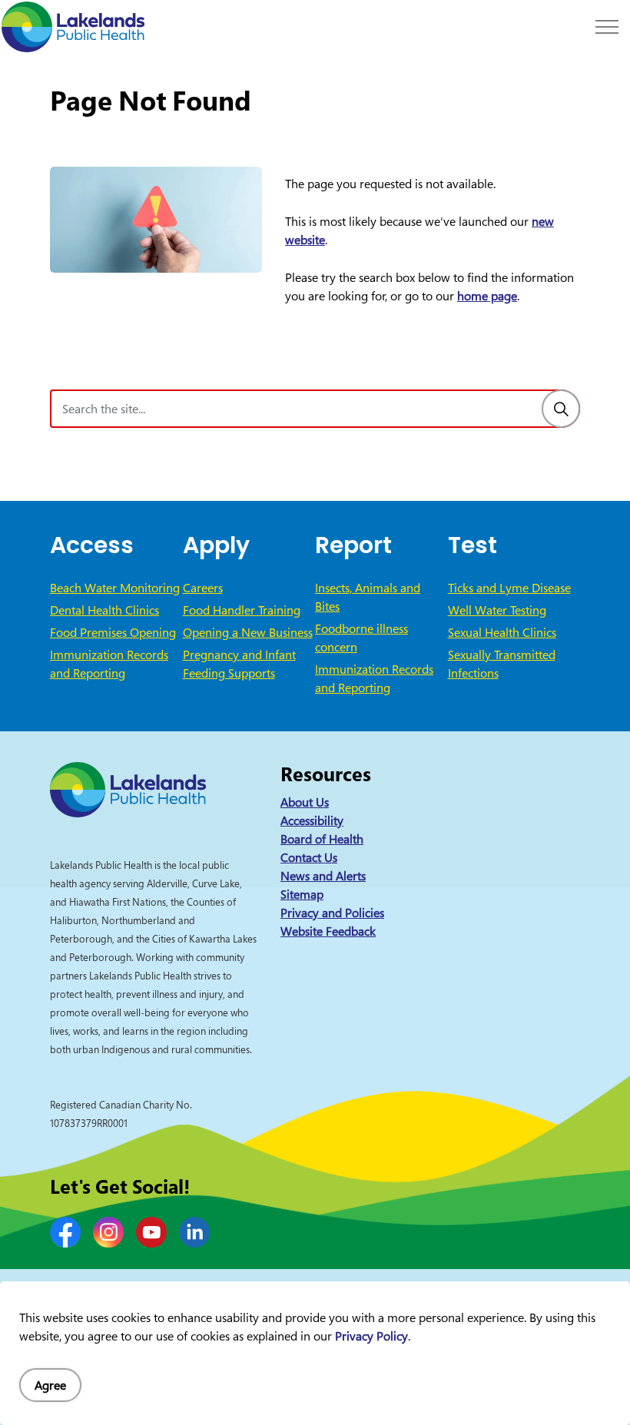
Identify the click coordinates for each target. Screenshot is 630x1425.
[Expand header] (607, 27)
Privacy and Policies (332, 912)
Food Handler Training (241, 609)
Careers (203, 587)
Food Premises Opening (113, 632)
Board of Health (321, 838)
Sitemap (301, 894)
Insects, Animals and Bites (367, 597)
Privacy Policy (371, 1335)
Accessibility (311, 820)
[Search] (561, 408)
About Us (304, 802)
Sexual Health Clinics (502, 632)
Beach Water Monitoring (115, 587)
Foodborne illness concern (361, 637)
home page (487, 295)
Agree (50, 1385)
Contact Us (308, 857)
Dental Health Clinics (104, 609)
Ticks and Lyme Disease (509, 587)
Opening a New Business (248, 632)
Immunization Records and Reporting (109, 663)
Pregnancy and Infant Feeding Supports (239, 663)
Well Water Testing (497, 609)
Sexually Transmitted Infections (501, 663)
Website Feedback (328, 931)
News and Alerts (323, 875)
